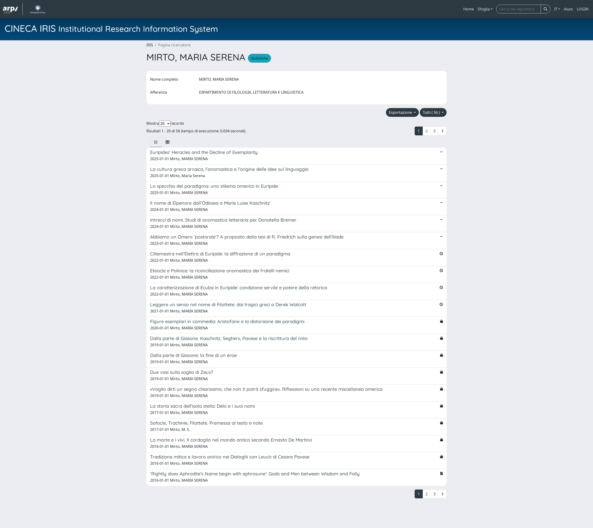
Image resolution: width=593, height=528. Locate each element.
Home (468, 9)
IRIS (149, 45)
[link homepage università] (37, 9)
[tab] (156, 142)
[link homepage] (13, 9)
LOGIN (582, 9)
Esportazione (401, 112)
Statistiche (259, 58)
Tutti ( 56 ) (432, 112)
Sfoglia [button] (484, 9)
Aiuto (568, 9)
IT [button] (555, 9)
